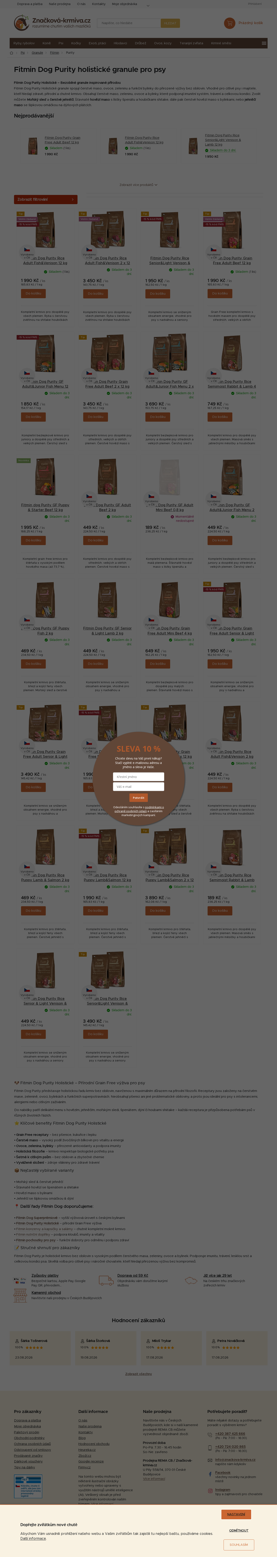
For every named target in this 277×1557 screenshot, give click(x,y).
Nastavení (236, 1514)
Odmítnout (239, 1530)
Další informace (33, 1538)
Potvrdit (138, 798)
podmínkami (153, 807)
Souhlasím (239, 1544)
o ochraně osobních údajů (139, 809)
